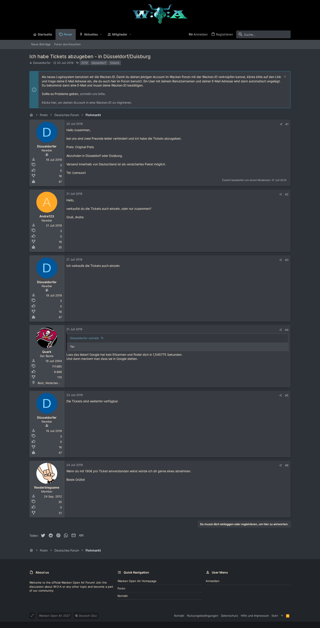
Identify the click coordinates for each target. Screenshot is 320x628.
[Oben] (282, 615)
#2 (286, 194)
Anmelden (212, 581)
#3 (286, 260)
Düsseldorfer (42, 62)
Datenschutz (229, 615)
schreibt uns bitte (92, 94)
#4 (286, 330)
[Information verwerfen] (284, 77)
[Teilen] (281, 124)
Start (274, 615)
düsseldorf (99, 62)
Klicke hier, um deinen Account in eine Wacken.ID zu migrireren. (87, 102)
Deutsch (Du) (87, 615)
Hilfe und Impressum (255, 615)
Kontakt (123, 596)
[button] (101, 34)
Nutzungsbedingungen (202, 615)
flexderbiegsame (46, 487)
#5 (286, 395)
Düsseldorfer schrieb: (84, 338)
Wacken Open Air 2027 (54, 615)
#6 (286, 465)
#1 (286, 124)
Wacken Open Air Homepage (137, 581)
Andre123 (46, 216)
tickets (114, 62)
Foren (121, 588)
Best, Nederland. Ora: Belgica (57, 383)
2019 (84, 62)
